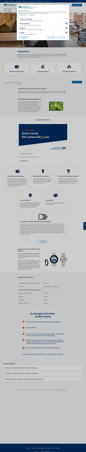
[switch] (66, 23)
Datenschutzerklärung (23, 14)
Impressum (31, 14)
